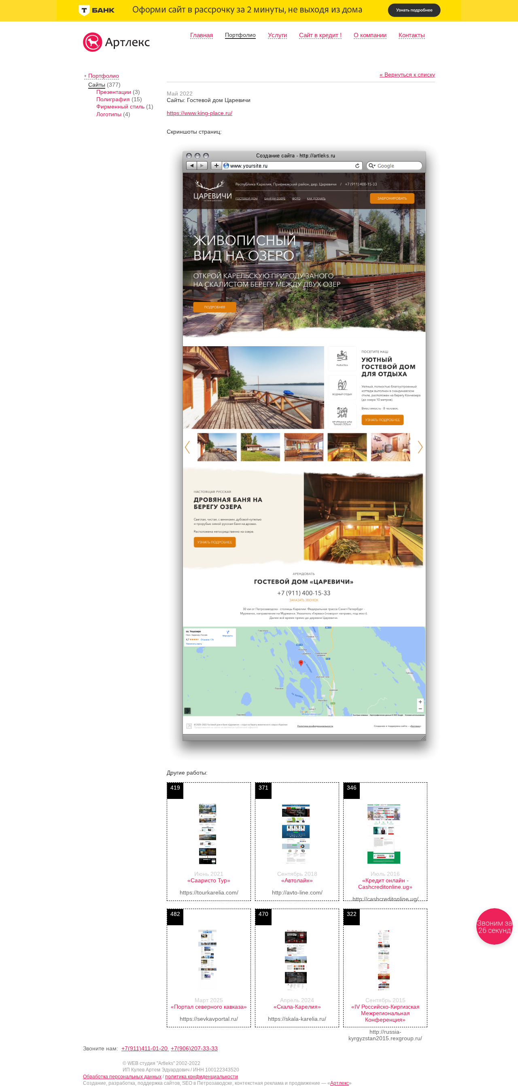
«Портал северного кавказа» (209, 1006)
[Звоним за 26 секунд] (494, 926)
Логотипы (108, 114)
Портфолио (240, 35)
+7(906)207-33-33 (194, 1048)
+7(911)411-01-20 (145, 1048)
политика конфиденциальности (201, 1077)
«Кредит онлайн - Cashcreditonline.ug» (385, 883)
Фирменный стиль (120, 106)
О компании (370, 35)
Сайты (96, 84)
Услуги (277, 35)
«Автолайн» (297, 880)
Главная (201, 35)
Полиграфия (113, 99)
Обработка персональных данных (122, 1077)
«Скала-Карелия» (297, 1006)
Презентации (113, 92)
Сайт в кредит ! (320, 35)
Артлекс (339, 1083)
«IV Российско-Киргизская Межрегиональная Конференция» (385, 1013)
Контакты (412, 35)
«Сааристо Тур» (208, 880)
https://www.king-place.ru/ (199, 113)
